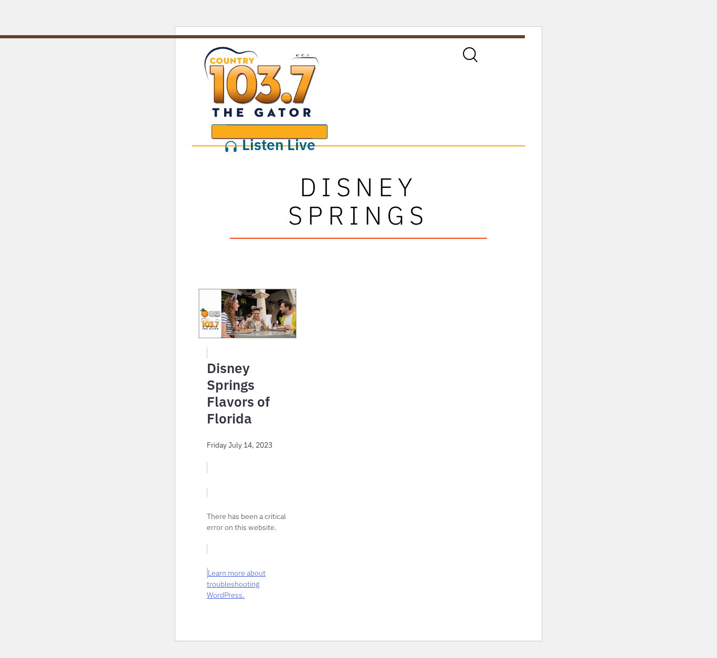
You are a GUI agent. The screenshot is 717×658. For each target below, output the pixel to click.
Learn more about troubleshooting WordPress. (236, 584)
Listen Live (276, 137)
